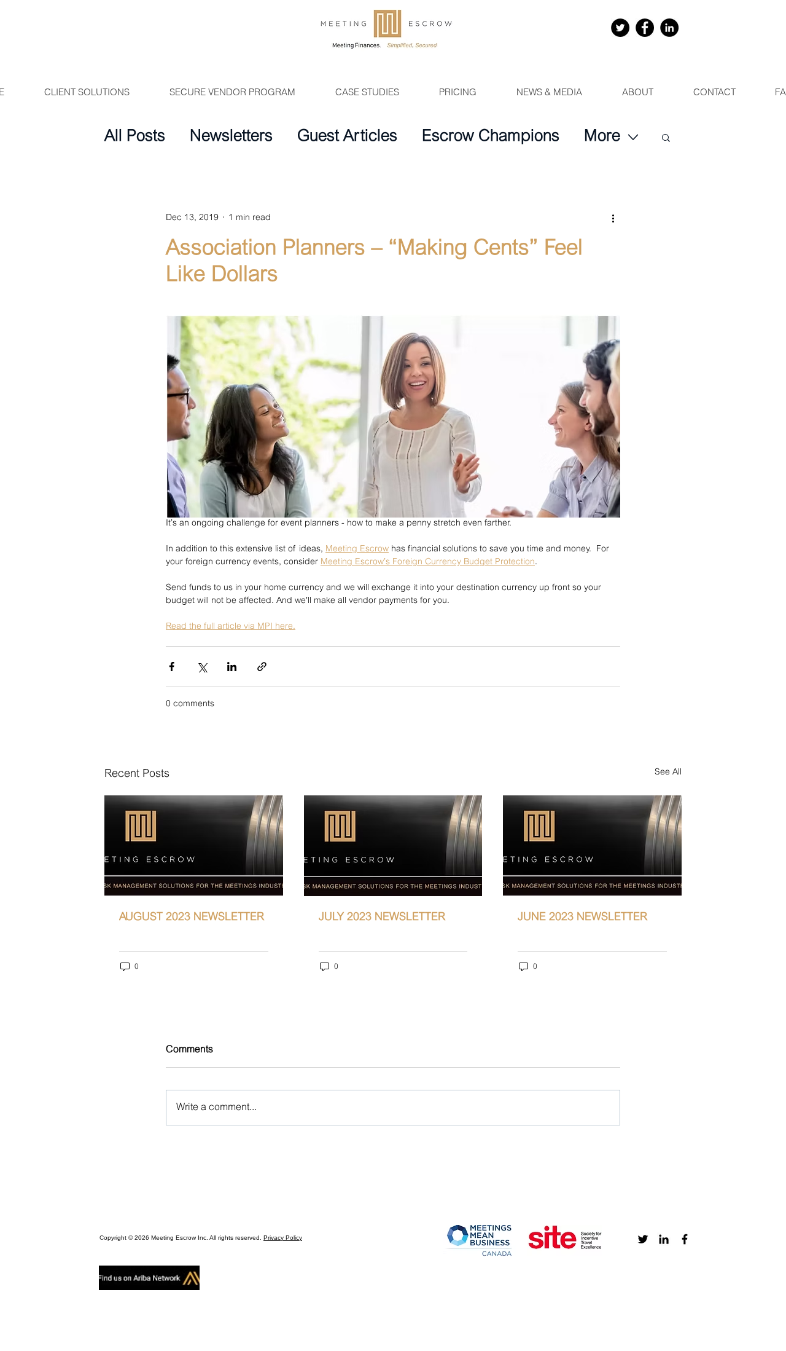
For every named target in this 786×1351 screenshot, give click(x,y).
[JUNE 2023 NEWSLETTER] (592, 845)
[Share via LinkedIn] (232, 666)
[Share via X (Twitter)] (202, 666)
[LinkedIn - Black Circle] (669, 27)
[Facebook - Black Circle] (645, 27)
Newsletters (231, 137)
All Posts (134, 137)
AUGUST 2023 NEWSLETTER (191, 917)
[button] (666, 137)
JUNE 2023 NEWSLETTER (582, 917)
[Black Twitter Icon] (643, 1239)
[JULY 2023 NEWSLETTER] (393, 845)
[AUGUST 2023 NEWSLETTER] (193, 845)
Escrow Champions (490, 137)
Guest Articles (347, 137)
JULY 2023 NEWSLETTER (382, 917)
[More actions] (612, 218)
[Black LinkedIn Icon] (664, 1239)
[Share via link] (262, 666)
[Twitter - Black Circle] (620, 27)
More (602, 137)
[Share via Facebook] (171, 666)
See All (668, 772)
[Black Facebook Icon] (684, 1239)
